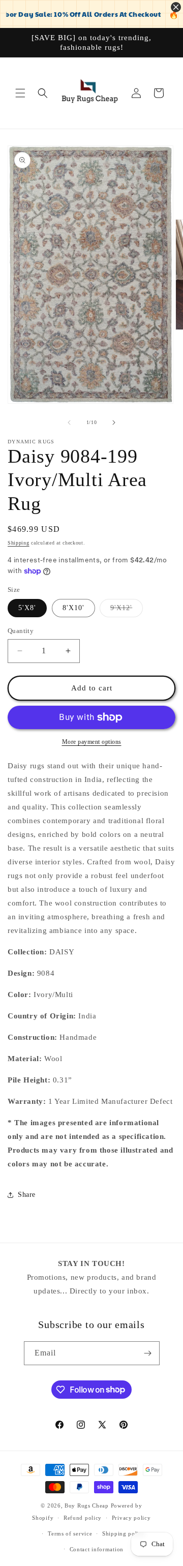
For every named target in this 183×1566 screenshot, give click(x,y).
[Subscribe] (148, 1353)
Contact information (97, 1549)
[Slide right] (114, 422)
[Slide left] (69, 422)
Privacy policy (131, 1518)
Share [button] (27, 1194)
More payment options (91, 741)
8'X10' (73, 608)
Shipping (18, 543)
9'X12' (126, 610)
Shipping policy (123, 1533)
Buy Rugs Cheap (87, 1505)
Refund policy (83, 1518)
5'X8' (27, 608)
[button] (20, 93)
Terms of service (70, 1533)
